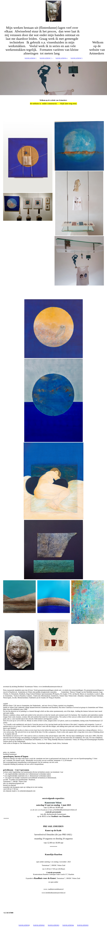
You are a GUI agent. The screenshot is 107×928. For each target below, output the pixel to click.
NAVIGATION (24, 925)
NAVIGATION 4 (61, 58)
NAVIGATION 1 (30, 58)
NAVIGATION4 (68, 925)
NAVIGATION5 (82, 925)
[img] (53, 11)
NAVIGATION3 (53, 925)
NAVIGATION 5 (76, 58)
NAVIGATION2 (39, 925)
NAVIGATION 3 (45, 58)
